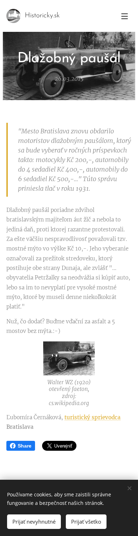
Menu (124, 16)
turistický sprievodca (92, 417)
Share (24, 446)
